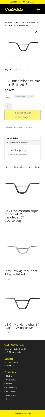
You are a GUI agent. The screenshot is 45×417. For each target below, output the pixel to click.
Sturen (32, 22)
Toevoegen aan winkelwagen (23, 115)
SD (24, 127)
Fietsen (9, 383)
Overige (9, 399)
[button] (36, 32)
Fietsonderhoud (12, 391)
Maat (8, 98)
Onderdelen (24, 22)
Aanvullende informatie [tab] (17, 142)
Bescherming (11, 387)
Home (6, 22)
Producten (14, 22)
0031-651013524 (11, 362)
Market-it (26, 414)
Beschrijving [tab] (12, 138)
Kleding (9, 376)
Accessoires (11, 395)
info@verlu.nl (9, 365)
